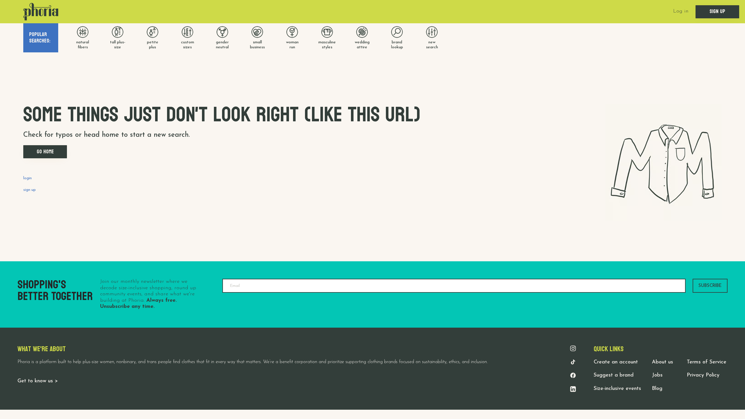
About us (662, 362)
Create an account (616, 362)
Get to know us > (37, 381)
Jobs (657, 375)
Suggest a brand (614, 375)
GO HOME (45, 152)
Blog (657, 388)
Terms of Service (706, 362)
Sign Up (717, 11)
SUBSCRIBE (710, 286)
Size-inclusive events (617, 388)
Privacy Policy (703, 375)
